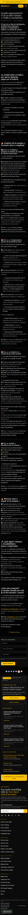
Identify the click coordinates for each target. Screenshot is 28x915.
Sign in (2, 894)
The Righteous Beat (5, 833)
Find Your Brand (14, 697)
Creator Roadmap (5, 825)
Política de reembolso (5, 903)
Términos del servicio (5, 906)
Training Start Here (5, 879)
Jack (5, 6)
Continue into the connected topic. (14, 757)
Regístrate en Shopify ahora (11, 609)
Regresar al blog (15, 632)
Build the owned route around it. (11, 770)
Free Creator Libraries (6, 830)
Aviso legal (3, 913)
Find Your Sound (4, 840)
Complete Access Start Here (7, 885)
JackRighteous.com (12, 617)
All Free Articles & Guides (7, 870)
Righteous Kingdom (5, 858)
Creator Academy (5, 827)
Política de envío (4, 908)
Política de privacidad (5, 904)
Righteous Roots (5, 864)
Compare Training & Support (7, 851)
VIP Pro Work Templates (6, 888)
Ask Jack (21, 6)
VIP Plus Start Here (5, 882)
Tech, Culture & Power (6, 861)
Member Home (4, 876)
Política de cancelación (5, 911)
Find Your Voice (4, 843)
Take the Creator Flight (6, 822)
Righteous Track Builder (6, 848)
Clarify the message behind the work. (13, 764)
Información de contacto (6, 909)
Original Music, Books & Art (7, 867)
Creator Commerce (14, 702)
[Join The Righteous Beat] (25, 811)
